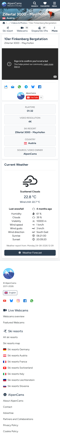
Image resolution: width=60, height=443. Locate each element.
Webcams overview (13, 316)
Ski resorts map (11, 343)
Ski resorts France (17, 361)
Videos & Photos (19, 23)
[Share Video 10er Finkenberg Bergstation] (5, 86)
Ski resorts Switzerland (20, 367)
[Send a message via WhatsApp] (31, 300)
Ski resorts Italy (16, 373)
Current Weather (16, 164)
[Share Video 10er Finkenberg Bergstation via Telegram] (26, 86)
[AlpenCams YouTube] (4, 300)
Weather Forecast (32, 252)
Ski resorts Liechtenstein (21, 380)
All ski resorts (10, 337)
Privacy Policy (10, 425)
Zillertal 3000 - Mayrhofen (30, 132)
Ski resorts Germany (19, 349)
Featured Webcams (13, 322)
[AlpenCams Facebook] (24, 300)
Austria (32, 143)
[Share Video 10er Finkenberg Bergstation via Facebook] (39, 86)
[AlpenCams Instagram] (18, 300)
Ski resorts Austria (17, 355)
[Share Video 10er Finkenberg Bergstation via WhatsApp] (19, 86)
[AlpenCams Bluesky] (11, 300)
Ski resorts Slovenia (18, 386)
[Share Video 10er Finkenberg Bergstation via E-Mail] (12, 86)
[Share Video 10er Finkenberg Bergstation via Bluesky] (32, 86)
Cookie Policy (10, 431)
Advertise (8, 413)
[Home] (3, 23)
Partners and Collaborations (18, 419)
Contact (7, 406)
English (12, 292)
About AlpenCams (13, 400)
